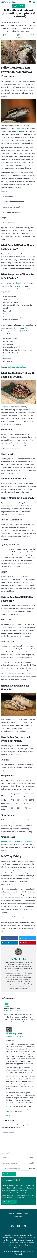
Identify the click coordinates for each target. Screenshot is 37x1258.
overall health (21, 128)
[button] (30, 2)
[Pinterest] (24, 1226)
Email (31, 1163)
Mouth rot (5, 407)
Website (32, 1168)
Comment (6, 1153)
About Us (10, 1213)
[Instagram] (18, 1226)
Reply (6, 1026)
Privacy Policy (18, 1217)
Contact (27, 1213)
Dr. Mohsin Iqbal (12, 1034)
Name (31, 1158)
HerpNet (19, 1213)
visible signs (18, 283)
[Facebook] (12, 1226)
